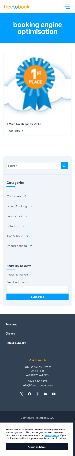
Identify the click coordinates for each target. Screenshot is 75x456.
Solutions (13, 226)
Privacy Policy (52, 435)
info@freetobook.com (37, 385)
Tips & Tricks (15, 236)
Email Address (17, 282)
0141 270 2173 (37, 381)
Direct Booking (17, 206)
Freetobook (14, 216)
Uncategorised (17, 245)
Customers (14, 196)
